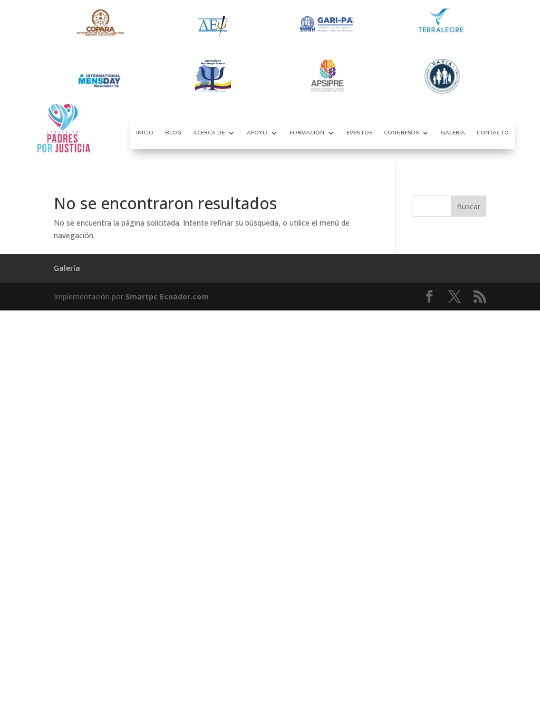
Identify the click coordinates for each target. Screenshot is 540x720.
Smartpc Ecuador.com (167, 296)
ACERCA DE (209, 132)
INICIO (144, 132)
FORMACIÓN (307, 132)
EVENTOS (359, 132)
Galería (67, 268)
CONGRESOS (401, 132)
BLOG (173, 132)
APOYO (257, 132)
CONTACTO (493, 132)
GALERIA (453, 132)
